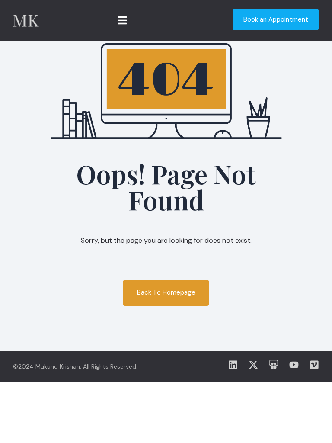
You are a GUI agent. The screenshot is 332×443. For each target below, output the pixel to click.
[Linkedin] (233, 364)
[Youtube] (294, 364)
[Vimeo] (314, 364)
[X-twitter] (253, 364)
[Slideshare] (273, 364)
